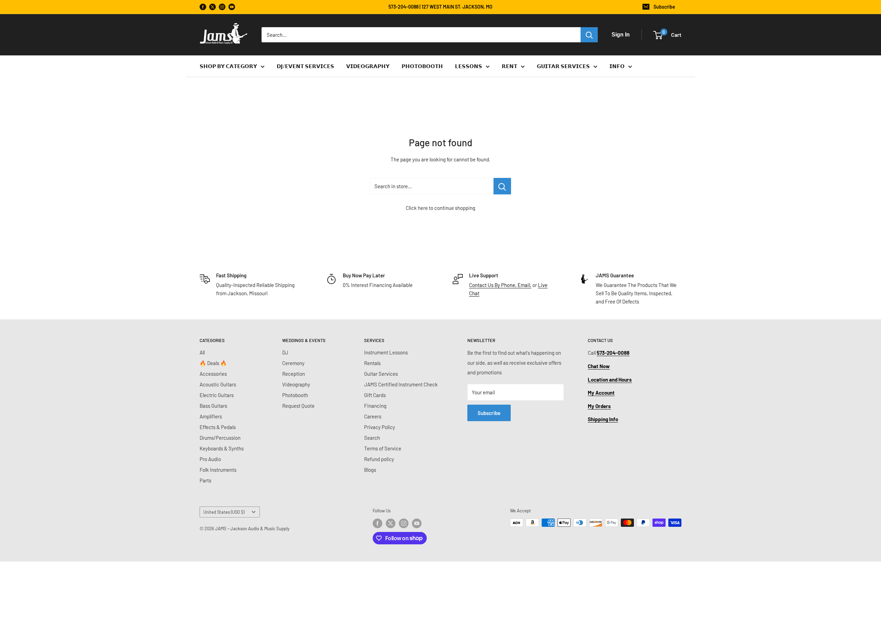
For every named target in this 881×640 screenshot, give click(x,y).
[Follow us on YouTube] (232, 7)
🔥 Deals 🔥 (213, 363)
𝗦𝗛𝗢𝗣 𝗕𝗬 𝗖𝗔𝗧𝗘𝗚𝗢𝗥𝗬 (228, 66)
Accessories (213, 374)
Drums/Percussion (220, 438)
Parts (205, 480)
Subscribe (664, 7)
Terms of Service (382, 448)
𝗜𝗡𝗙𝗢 (617, 66)
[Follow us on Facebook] (203, 7)
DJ (285, 352)
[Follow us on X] (212, 7)
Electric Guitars (217, 395)
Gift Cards (375, 395)
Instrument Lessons (386, 352)
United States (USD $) (223, 512)
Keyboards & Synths (222, 448)
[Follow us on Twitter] (390, 523)
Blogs (370, 470)
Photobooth (295, 395)
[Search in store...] (502, 186)
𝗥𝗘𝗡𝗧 (509, 66)
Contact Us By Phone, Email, (500, 285)
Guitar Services (381, 374)
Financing (375, 406)
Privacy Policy (379, 427)
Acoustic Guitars (218, 384)
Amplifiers (211, 416)
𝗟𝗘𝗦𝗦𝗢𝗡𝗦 (468, 66)
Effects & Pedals (218, 427)
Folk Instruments (218, 470)
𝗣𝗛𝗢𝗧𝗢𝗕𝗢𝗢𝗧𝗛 (422, 66)
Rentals (372, 363)
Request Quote (298, 406)
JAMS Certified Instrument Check (401, 384)
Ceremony (293, 363)
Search (372, 438)
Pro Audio (210, 459)
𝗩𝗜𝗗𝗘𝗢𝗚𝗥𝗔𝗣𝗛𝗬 (368, 66)
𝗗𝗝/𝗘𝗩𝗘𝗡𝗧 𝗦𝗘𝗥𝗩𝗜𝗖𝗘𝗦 (305, 66)
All (202, 352)
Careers (372, 416)
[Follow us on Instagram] (222, 7)
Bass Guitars (213, 406)
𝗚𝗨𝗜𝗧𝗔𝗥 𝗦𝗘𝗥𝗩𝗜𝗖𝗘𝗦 (563, 66)
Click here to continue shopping (440, 208)
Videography (296, 384)
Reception (293, 374)
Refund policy (379, 459)
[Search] (589, 34)
